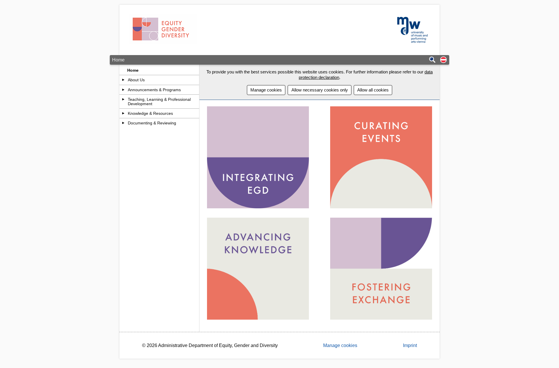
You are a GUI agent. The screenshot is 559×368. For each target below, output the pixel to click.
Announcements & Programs (154, 89)
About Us (136, 80)
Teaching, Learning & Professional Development (159, 101)
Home (133, 70)
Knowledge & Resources (150, 113)
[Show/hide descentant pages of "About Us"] (123, 79)
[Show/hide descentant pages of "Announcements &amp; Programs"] (123, 89)
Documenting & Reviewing (152, 123)
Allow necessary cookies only (319, 89)
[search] (432, 60)
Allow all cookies (373, 89)
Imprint (410, 345)
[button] (443, 60)
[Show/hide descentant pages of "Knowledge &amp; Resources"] (123, 113)
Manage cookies (266, 89)
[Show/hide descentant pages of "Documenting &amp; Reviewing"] (123, 123)
